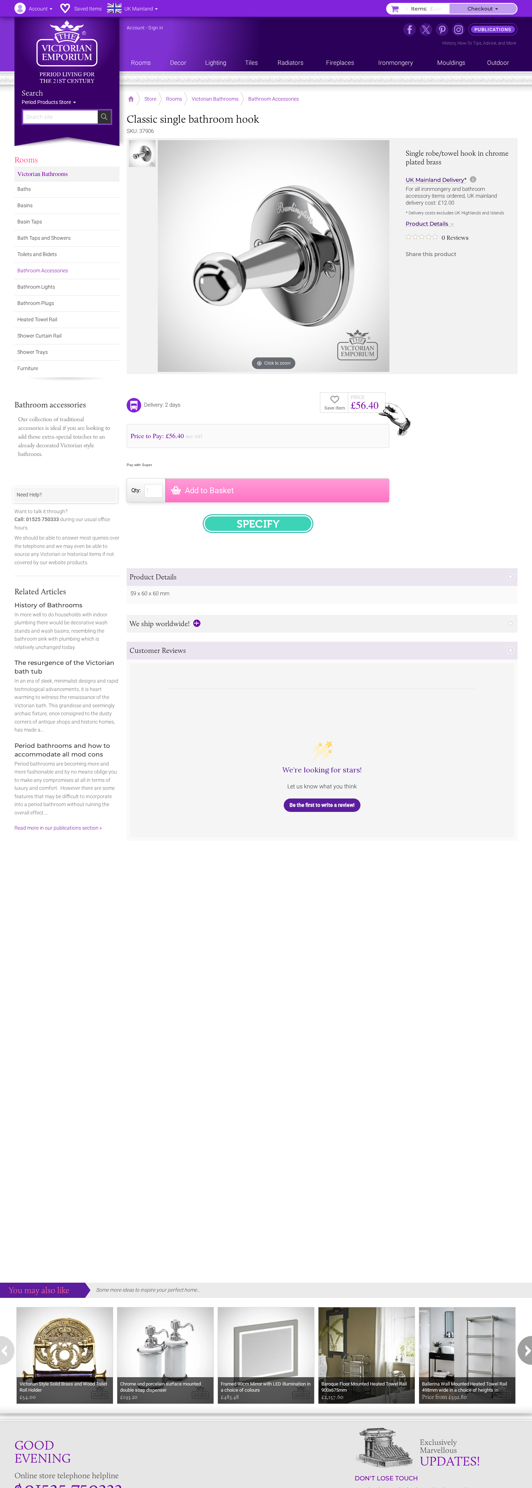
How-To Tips (469, 43)
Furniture (27, 368)
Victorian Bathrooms (42, 173)
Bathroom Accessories (42, 270)
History (449, 43)
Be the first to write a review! (322, 805)
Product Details (427, 224)
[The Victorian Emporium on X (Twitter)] (425, 29)
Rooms (26, 159)
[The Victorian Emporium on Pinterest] (442, 29)
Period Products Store (47, 102)
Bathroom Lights (36, 287)
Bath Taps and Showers (44, 238)
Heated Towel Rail (37, 319)
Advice (489, 43)
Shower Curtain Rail (39, 336)
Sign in (155, 27)
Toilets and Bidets (37, 254)
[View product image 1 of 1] (142, 153)
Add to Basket (209, 490)
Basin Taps (29, 222)
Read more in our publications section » (58, 828)
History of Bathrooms (48, 605)
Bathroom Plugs (35, 303)
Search (32, 93)
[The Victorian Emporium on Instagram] (458, 29)
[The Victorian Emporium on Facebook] (409, 29)
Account (135, 27)
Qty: (136, 490)
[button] (322, 577)
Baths (24, 189)
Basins (25, 205)
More (511, 43)
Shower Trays (32, 352)
